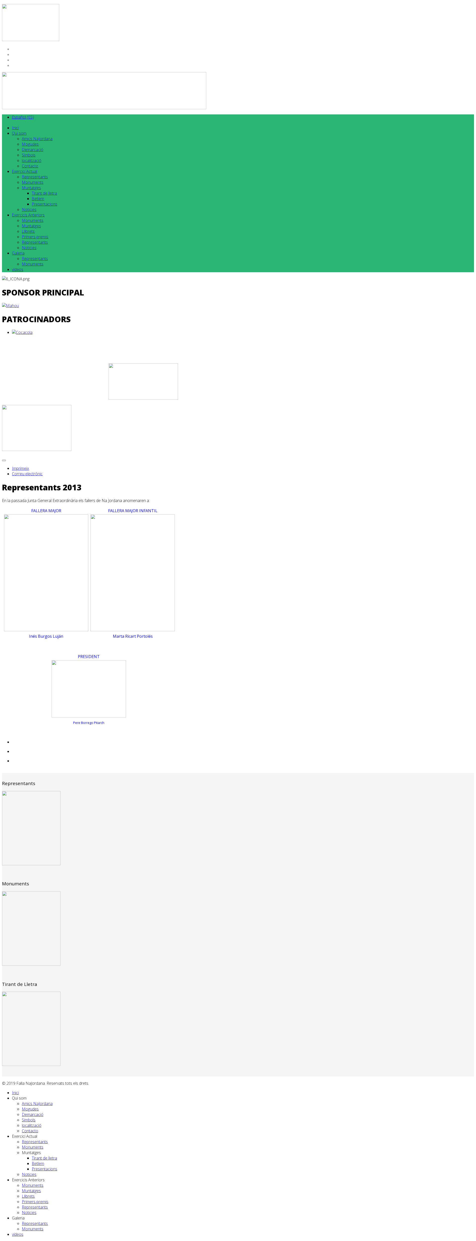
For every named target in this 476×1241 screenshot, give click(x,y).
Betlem (38, 198)
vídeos (17, 269)
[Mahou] (10, 305)
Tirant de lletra (44, 193)
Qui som (19, 133)
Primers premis (35, 236)
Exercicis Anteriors (28, 215)
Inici (15, 128)
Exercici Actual (24, 171)
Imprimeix (20, 468)
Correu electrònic (27, 473)
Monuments (32, 182)
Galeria (18, 253)
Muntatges (31, 187)
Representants (35, 177)
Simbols (28, 155)
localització (31, 160)
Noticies (29, 209)
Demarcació (32, 149)
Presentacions (44, 204)
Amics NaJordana (37, 138)
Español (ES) (23, 117)
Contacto (30, 166)
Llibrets (28, 231)
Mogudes (30, 144)
